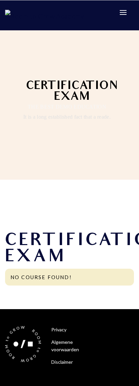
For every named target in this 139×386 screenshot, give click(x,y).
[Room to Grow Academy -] (44, 15)
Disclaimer (62, 362)
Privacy (58, 329)
